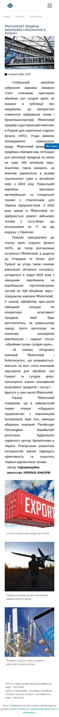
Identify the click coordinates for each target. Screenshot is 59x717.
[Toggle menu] (49, 5)
